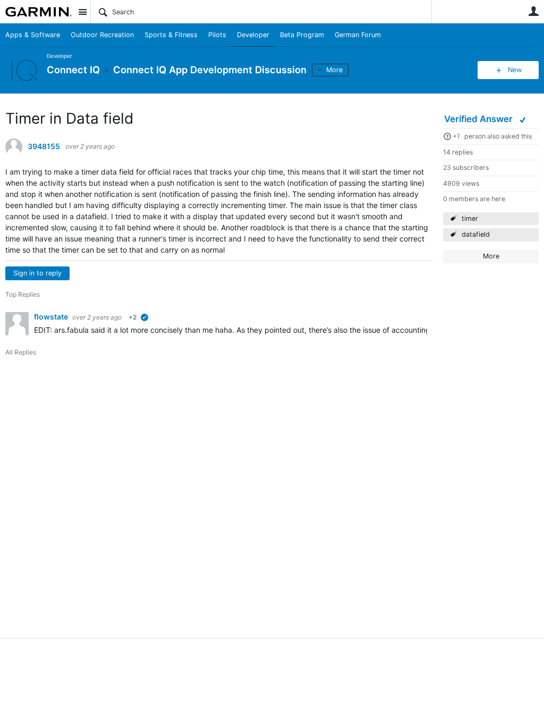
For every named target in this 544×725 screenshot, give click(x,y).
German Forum (358, 35)
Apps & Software (32, 35)
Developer (253, 35)
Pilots (217, 35)
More (334, 70)
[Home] (38, 11)
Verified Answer (479, 119)
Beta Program (302, 35)
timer (470, 218)
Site (82, 12)
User (533, 11)
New (515, 70)
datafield (476, 234)
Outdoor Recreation (102, 35)
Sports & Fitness (171, 35)
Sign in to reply (37, 273)
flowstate (52, 316)
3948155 (44, 146)
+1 (456, 136)
